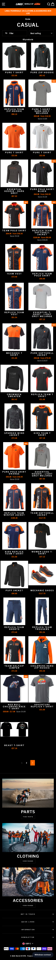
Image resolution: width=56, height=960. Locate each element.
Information (28, 930)
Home (27, 19)
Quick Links (28, 922)
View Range (28, 861)
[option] (28, 11)
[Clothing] (28, 837)
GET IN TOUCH (28, 914)
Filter (11, 33)
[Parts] (28, 793)
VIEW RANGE (28, 905)
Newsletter (27, 937)
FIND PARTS (28, 817)
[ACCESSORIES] (28, 881)
